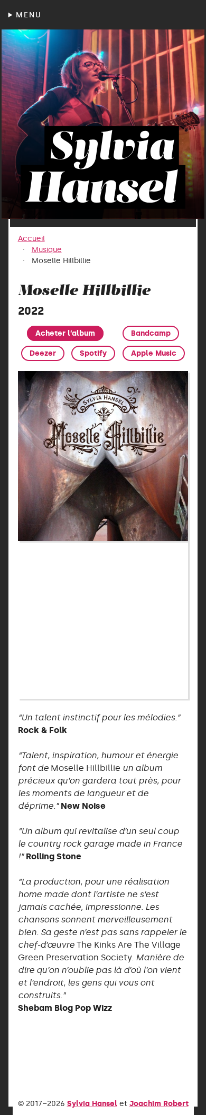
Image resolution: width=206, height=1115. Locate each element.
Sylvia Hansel (92, 1103)
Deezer (43, 353)
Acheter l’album (65, 333)
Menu (28, 15)
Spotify (93, 353)
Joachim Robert (159, 1103)
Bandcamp (151, 333)
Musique (47, 249)
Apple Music (153, 353)
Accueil (31, 238)
